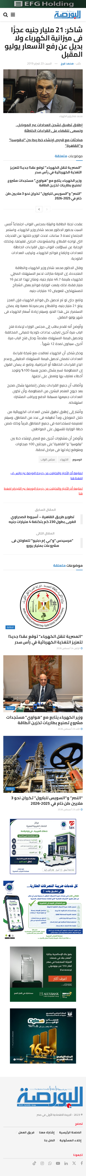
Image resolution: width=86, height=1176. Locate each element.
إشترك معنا (46, 1132)
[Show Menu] (13, 14)
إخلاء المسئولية (70, 1140)
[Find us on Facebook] (81, 1163)
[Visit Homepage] (67, 14)
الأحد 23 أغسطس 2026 (69, 729)
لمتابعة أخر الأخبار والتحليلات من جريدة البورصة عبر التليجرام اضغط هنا (43, 491)
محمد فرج (67, 63)
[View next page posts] (39, 209)
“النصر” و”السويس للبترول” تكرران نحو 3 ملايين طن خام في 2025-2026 (44, 195)
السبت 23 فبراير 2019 (39, 63)
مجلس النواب (48, 459)
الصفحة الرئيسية (70, 1132)
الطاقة (10, 627)
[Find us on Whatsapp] (50, 1163)
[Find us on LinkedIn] (66, 1163)
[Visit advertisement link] (43, 4)
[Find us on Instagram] (42, 1163)
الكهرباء (64, 459)
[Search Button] (5, 14)
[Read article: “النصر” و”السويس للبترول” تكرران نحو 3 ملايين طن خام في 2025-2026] (43, 764)
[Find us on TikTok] (34, 1163)
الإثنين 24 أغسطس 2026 (68, 648)
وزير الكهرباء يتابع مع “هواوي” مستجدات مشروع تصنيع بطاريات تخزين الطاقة (44, 182)
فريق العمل (26, 1132)
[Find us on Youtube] (58, 1163)
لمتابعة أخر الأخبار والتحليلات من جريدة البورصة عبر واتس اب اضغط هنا (47, 475)
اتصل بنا (49, 1140)
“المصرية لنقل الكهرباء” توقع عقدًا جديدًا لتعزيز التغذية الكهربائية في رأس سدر (46, 169)
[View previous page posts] (47, 209)
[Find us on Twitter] (74, 1163)
